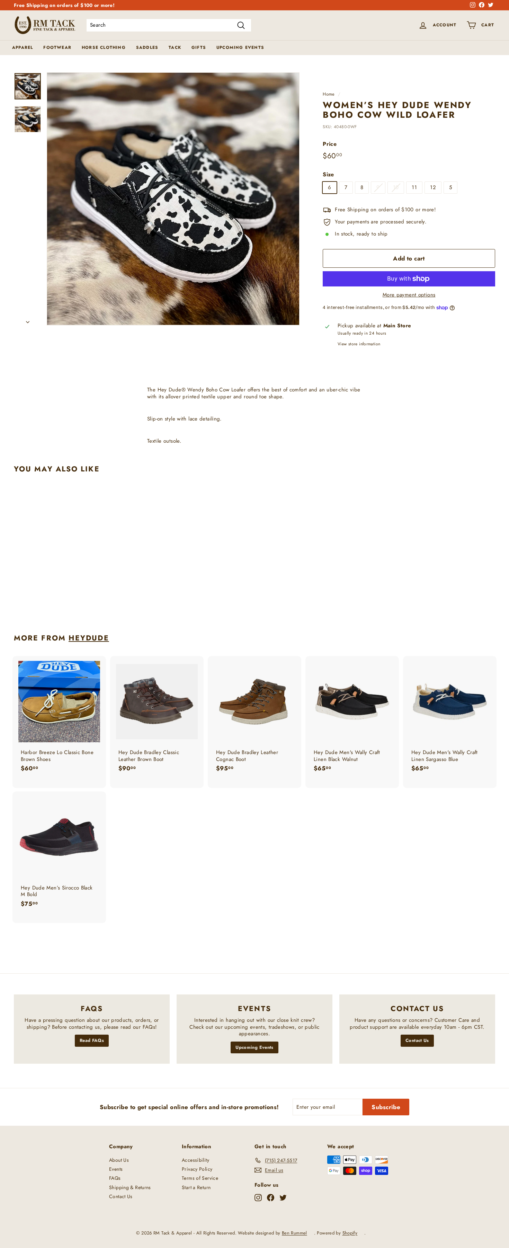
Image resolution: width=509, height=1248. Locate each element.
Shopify (350, 1233)
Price (330, 144)
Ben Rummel (294, 1233)
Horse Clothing (104, 47)
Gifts (198, 47)
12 (433, 187)
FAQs (115, 1178)
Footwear (57, 47)
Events (116, 1169)
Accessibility (195, 1160)
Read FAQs (92, 1040)
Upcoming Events (240, 47)
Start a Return (196, 1187)
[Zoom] (173, 199)
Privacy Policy (197, 1169)
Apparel (22, 47)
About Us (119, 1160)
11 (414, 187)
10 (396, 187)
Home (329, 94)
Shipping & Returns (130, 1187)
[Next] (28, 320)
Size (328, 174)
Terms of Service (200, 1178)
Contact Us (417, 1040)
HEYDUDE (89, 638)
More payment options (409, 295)
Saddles (147, 47)
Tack (175, 47)
